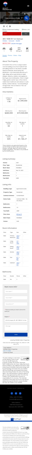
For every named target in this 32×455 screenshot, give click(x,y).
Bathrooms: (7, 272)
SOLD (28, 13)
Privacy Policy (8, 416)
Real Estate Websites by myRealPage (19, 416)
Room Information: (10, 228)
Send (16, 334)
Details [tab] (5, 55)
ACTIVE (22, 13)
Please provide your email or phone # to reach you (15, 310)
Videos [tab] (15, 55)
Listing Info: (7, 184)
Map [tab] (19, 55)
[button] (12, 393)
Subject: (7, 316)
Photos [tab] (10, 55)
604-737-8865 (7, 351)
